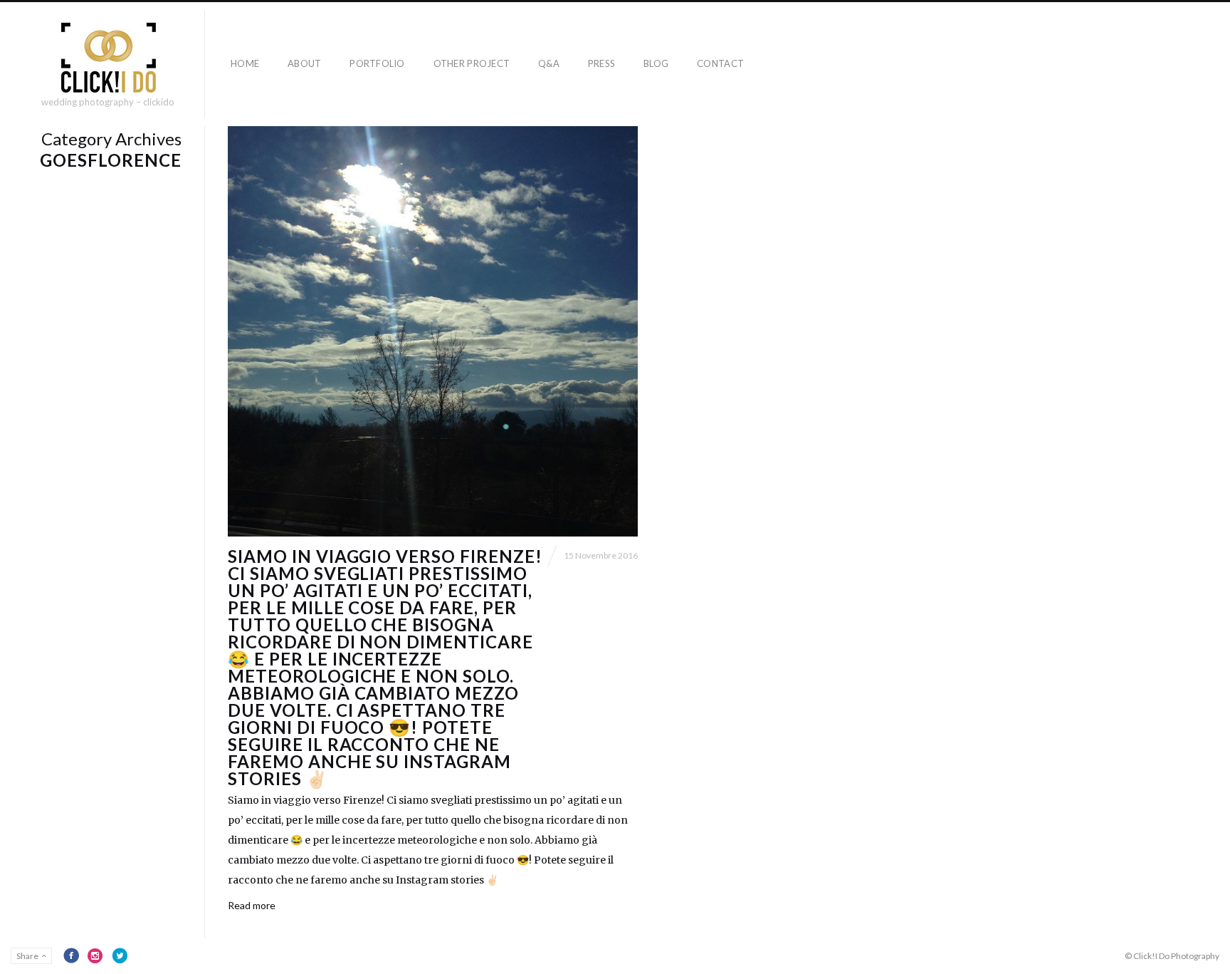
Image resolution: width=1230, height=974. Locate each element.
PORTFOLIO (376, 63)
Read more (251, 905)
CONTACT (720, 63)
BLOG (655, 63)
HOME (245, 63)
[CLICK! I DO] (107, 57)
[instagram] (95, 955)
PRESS (601, 63)
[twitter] (119, 955)
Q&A (548, 63)
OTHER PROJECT (471, 63)
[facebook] (71, 955)
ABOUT (304, 63)
